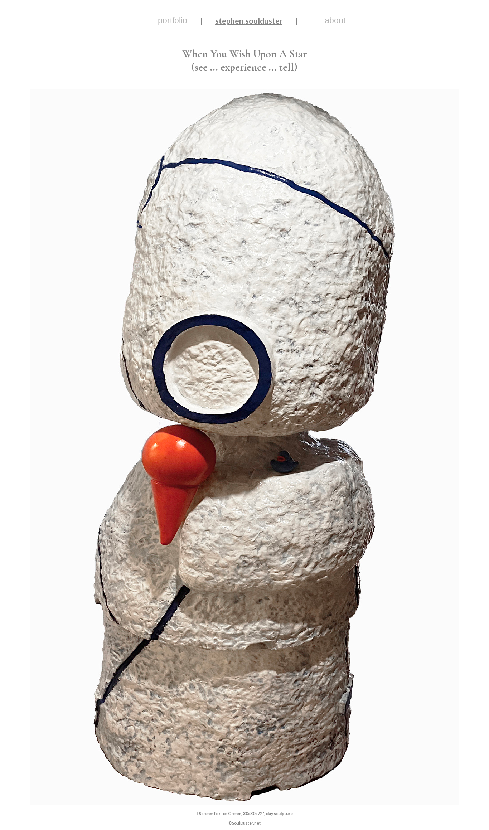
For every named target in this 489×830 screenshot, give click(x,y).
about (335, 20)
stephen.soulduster (248, 20)
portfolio (172, 20)
